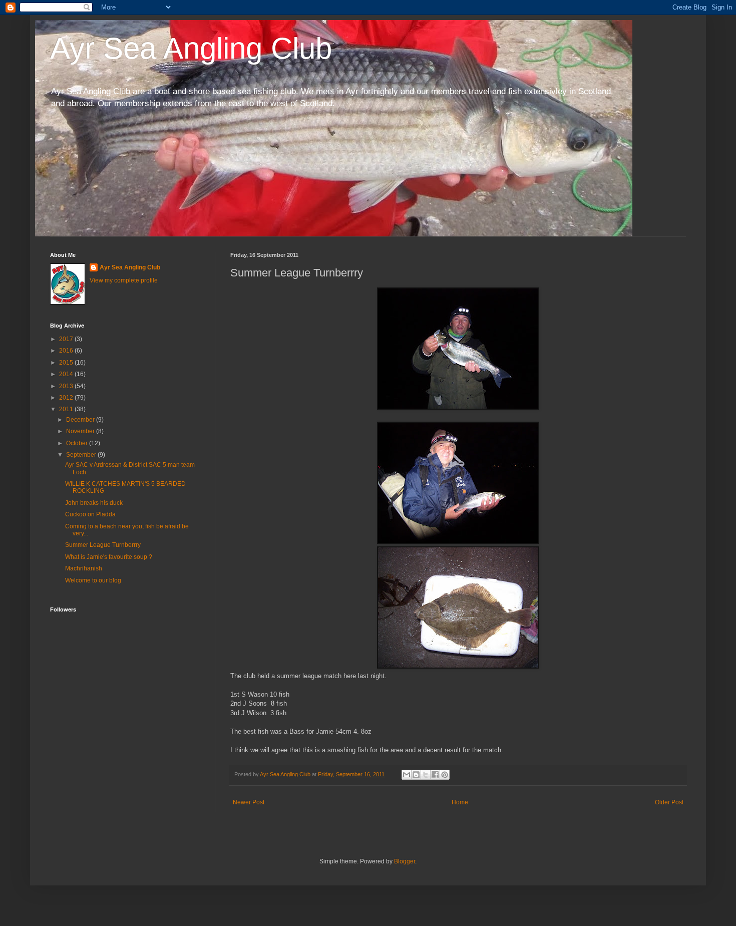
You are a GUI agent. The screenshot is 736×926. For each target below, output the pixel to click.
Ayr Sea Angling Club (191, 48)
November (81, 431)
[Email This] (407, 775)
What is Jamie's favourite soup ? (108, 556)
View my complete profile (124, 280)
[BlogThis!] (416, 775)
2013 (67, 386)
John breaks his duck (94, 502)
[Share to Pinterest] (445, 775)
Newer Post (248, 802)
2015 (67, 362)
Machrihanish (83, 568)
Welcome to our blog (93, 580)
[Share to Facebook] (435, 775)
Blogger (404, 861)
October (77, 443)
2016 (67, 350)
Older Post (669, 802)
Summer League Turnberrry (103, 544)
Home (460, 802)
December (81, 419)
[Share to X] (426, 775)
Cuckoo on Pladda (90, 514)
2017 (67, 339)
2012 (67, 397)
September (82, 454)
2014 (67, 374)
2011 (67, 409)
